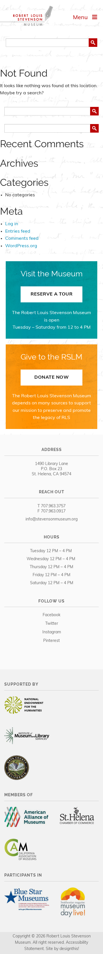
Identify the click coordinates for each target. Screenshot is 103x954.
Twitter (51, 624)
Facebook (51, 615)
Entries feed (17, 231)
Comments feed (22, 238)
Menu (82, 18)
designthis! (69, 949)
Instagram (51, 632)
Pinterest (51, 641)
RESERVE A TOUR (51, 294)
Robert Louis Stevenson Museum (26, 16)
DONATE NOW (51, 377)
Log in (11, 224)
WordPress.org (21, 246)
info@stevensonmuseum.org (51, 519)
